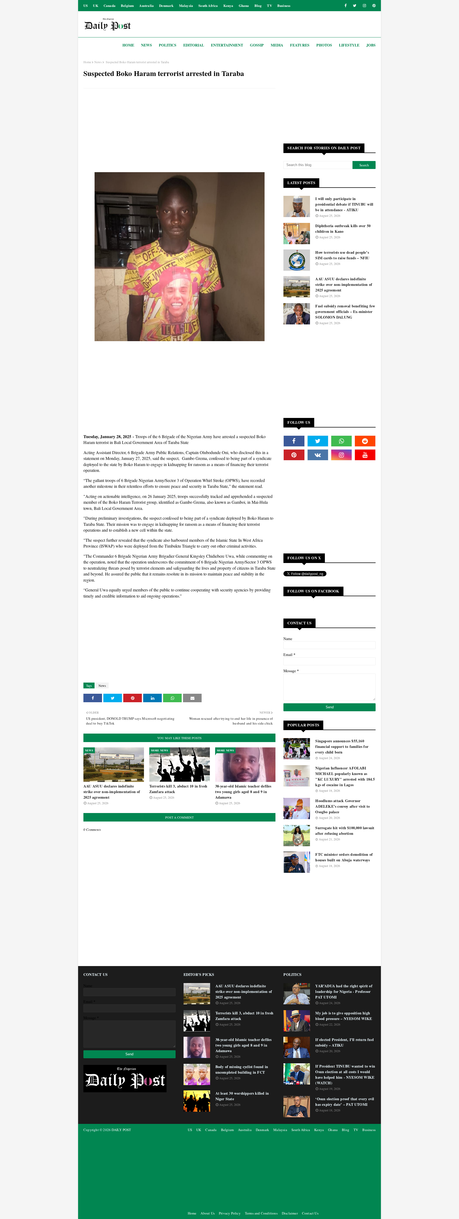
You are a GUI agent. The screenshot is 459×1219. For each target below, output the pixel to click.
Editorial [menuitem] (193, 45)
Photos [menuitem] (324, 45)
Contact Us (310, 1213)
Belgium (127, 5)
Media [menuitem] (277, 45)
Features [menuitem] (299, 45)
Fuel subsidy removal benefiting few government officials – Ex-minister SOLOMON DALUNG (345, 311)
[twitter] (354, 5)
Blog (258, 5)
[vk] (317, 454)
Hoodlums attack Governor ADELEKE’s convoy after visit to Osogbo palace (342, 806)
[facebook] (345, 5)
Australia (146, 5)
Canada (110, 5)
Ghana (244, 5)
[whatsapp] (341, 441)
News (98, 62)
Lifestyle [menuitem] (349, 45)
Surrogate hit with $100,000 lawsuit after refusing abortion (344, 830)
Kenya (228, 5)
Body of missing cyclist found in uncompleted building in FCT (241, 1069)
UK (95, 5)
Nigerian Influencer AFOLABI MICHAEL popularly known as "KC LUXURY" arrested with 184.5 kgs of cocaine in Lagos (345, 776)
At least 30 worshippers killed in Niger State (242, 1096)
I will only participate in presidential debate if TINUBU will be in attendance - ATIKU (344, 204)
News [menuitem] (146, 45)
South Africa (208, 5)
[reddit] (365, 441)
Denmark (166, 5)
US (85, 5)
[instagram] (364, 5)
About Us (208, 1213)
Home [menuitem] (128, 45)
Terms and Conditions (261, 1213)
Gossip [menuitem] (257, 45)
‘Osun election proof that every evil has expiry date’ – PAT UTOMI (344, 1101)
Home (87, 62)
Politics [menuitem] (167, 45)
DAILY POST (121, 1129)
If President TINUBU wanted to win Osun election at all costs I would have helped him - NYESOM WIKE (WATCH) (345, 1074)
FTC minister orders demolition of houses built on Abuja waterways (344, 857)
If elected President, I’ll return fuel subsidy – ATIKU (344, 1042)
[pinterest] (373, 5)
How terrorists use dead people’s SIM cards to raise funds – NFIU (342, 255)
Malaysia (186, 5)
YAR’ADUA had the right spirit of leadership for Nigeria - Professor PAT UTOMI (343, 991)
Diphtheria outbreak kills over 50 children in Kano (343, 228)
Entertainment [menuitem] (227, 45)
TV (269, 5)
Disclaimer (290, 1213)
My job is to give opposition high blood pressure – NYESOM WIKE (343, 1015)
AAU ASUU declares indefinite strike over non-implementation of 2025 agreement (111, 791)
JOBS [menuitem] (371, 45)
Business (284, 5)
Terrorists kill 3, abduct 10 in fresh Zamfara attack (178, 788)
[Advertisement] (179, 131)
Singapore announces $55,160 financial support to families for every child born (341, 746)
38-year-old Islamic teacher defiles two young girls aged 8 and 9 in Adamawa (243, 791)
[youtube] (365, 454)
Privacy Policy (230, 1213)
